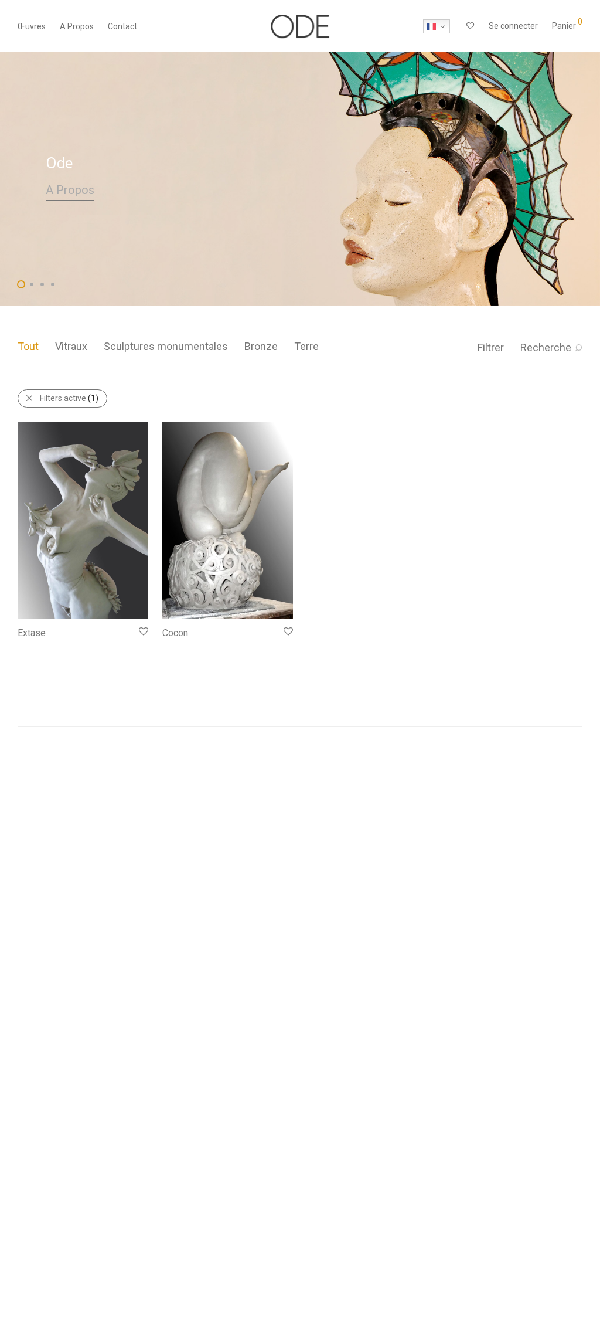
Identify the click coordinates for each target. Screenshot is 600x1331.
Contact (122, 26)
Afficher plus (35, 648)
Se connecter (513, 25)
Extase (32, 633)
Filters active (69, 398)
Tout (28, 346)
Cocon (175, 633)
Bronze (261, 346)
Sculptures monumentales (166, 346)
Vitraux (71, 346)
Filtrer (491, 347)
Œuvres (32, 26)
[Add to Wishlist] (142, 632)
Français (436, 26)
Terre (306, 346)
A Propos (77, 26)
